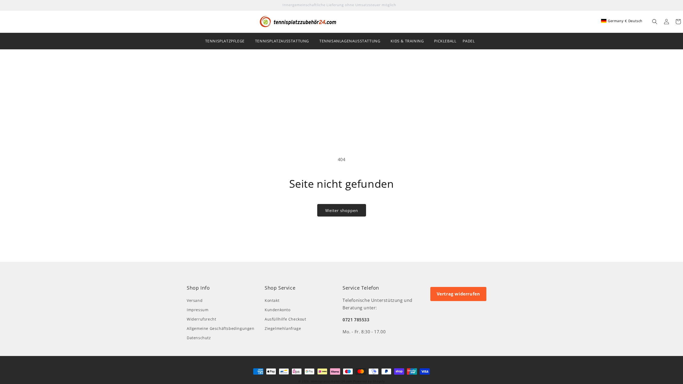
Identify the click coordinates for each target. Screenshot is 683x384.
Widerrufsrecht (201, 319)
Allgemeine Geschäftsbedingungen (221, 328)
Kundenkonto (278, 309)
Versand (194, 300)
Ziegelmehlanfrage (283, 328)
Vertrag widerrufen (458, 294)
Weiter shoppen (341, 210)
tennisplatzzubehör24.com (331, 381)
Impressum (197, 309)
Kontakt (272, 300)
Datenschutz (199, 337)
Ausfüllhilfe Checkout (285, 319)
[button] (655, 21)
